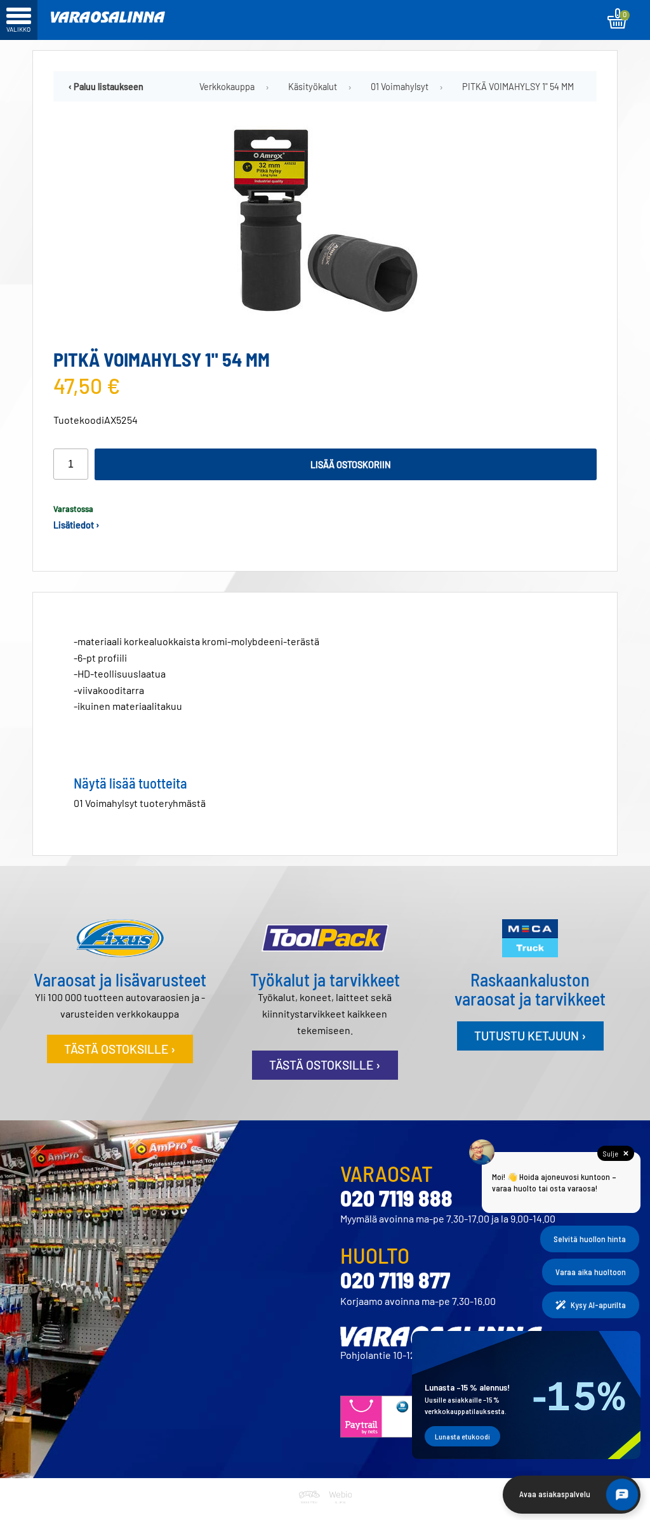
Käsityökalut (312, 86)
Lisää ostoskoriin (350, 464)
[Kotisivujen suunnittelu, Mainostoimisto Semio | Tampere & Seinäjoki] (311, 1512)
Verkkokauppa (227, 86)
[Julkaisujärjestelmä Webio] (339, 1512)
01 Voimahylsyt (399, 86)
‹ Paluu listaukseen (106, 86)
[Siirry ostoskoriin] (617, 18)
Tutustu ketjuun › (530, 1035)
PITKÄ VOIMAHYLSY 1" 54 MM (518, 86)
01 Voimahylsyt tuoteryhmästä (140, 803)
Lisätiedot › (76, 525)
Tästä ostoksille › (119, 1049)
